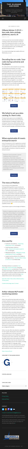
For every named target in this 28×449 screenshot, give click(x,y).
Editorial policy (20, 278)
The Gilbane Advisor (14, 5)
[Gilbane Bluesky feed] (11, 410)
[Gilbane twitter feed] (3, 410)
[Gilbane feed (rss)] (6, 410)
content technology (11, 267)
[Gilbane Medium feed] (14, 410)
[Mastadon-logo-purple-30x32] (9, 410)
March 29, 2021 (5, 36)
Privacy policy (5, 280)
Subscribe (4, 278)
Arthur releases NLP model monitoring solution (12, 293)
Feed (8, 278)
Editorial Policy (5, 399)
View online (13, 278)
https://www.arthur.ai (7, 351)
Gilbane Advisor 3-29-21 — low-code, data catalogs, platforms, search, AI (12, 32)
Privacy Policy (5, 396)
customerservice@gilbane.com (14, 412)
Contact (4, 412)
